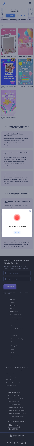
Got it (17, 232)
